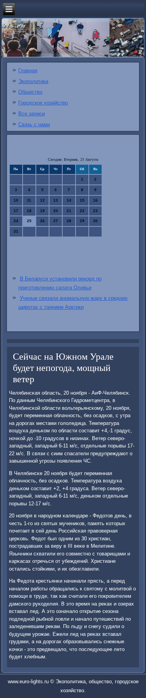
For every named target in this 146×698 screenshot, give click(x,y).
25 (29, 221)
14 (69, 200)
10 (16, 200)
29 (82, 221)
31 (16, 231)
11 (29, 200)
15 (82, 200)
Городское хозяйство (43, 103)
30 (95, 221)
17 (16, 211)
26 (42, 221)
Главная (27, 70)
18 (29, 211)
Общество (30, 92)
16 (95, 200)
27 (55, 221)
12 (42, 200)
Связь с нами (34, 124)
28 (69, 221)
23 (95, 211)
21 (69, 211)
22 (82, 211)
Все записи (31, 114)
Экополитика (33, 81)
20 (55, 211)
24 (16, 221)
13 (55, 200)
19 (42, 211)
